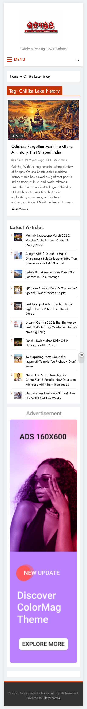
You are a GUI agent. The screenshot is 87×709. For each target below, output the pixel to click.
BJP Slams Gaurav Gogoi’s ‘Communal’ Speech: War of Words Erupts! (51, 290)
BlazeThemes (52, 698)
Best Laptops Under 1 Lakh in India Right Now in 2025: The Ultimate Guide (49, 309)
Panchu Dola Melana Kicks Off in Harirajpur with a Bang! (47, 343)
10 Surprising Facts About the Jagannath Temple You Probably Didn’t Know (51, 361)
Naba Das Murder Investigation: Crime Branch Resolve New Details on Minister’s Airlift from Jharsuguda (51, 380)
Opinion (17, 136)
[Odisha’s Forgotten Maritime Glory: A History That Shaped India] (43, 120)
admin (19, 160)
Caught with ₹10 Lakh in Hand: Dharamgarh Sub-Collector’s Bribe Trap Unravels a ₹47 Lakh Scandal (51, 258)
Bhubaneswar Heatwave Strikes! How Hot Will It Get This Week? (50, 395)
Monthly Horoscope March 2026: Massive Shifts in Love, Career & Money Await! (48, 240)
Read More (18, 209)
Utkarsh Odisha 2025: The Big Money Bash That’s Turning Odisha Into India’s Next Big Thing (51, 327)
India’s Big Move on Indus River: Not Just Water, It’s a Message (50, 274)
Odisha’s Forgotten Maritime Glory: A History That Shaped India (42, 149)
